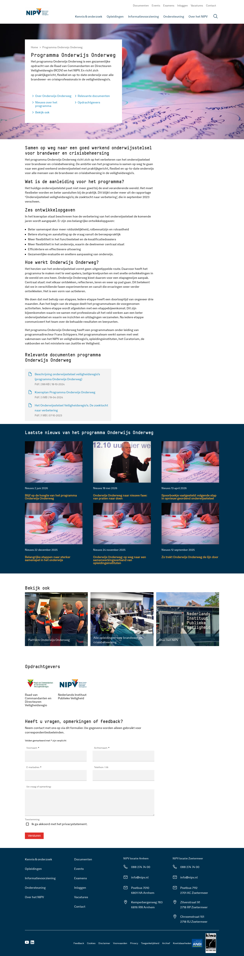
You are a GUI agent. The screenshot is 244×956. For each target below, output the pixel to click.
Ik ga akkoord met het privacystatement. (59, 824)
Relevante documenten (94, 96)
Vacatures (197, 5)
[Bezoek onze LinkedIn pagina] (32, 943)
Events (156, 5)
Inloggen (182, 5)
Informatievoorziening (143, 16)
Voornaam (32, 748)
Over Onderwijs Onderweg (53, 96)
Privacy (134, 943)
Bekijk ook (42, 112)
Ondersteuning (173, 16)
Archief (166, 943)
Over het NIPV (198, 16)
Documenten (141, 5)
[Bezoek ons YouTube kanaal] (27, 943)
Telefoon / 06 (101, 767)
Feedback (79, 943)
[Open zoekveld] (215, 16)
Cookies (91, 943)
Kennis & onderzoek (88, 16)
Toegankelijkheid (150, 943)
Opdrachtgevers (89, 102)
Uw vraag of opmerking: (38, 786)
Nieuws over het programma (46, 104)
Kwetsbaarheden (182, 943)
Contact (211, 5)
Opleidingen (115, 16)
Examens (168, 5)
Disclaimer (104, 943)
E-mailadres (33, 767)
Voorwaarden (120, 943)
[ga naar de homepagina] (37, 12)
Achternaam (101, 748)
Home (34, 47)
